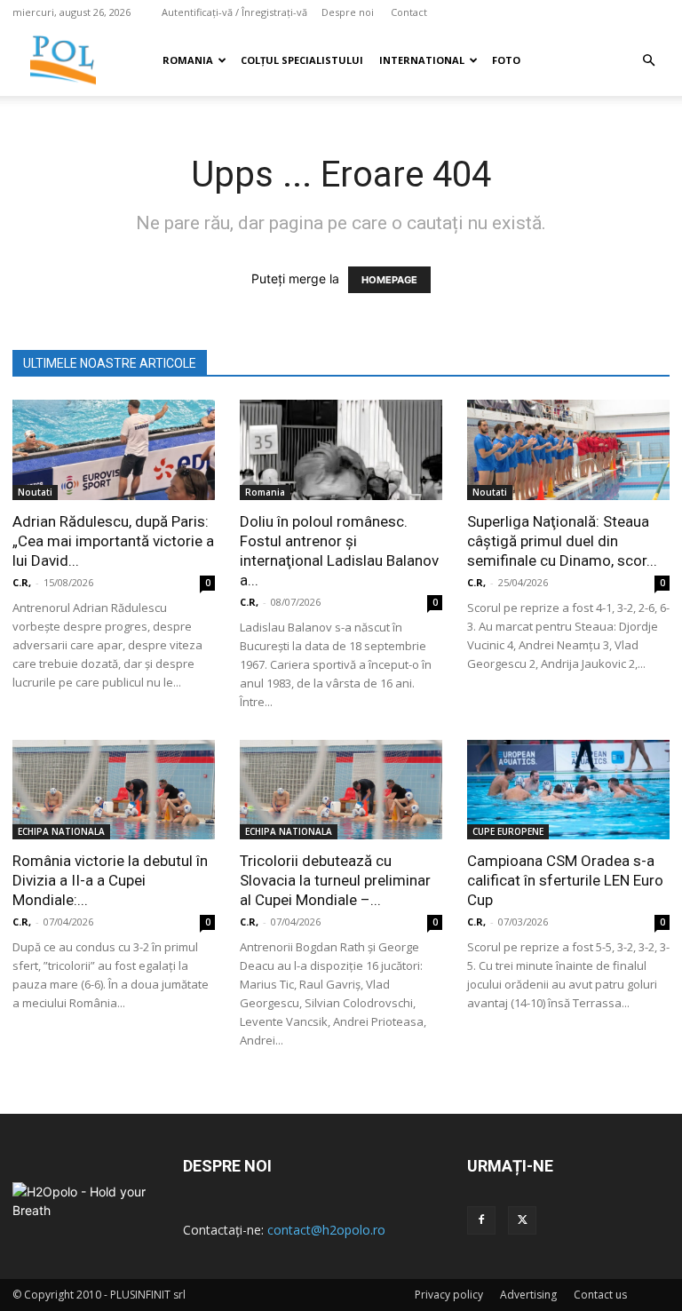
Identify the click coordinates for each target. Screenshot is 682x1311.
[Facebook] (481, 1220)
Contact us (600, 1294)
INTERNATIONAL (421, 60)
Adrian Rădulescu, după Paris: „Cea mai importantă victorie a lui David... (113, 540)
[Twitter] (522, 1220)
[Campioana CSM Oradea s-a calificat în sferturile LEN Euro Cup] (568, 790)
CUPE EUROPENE (507, 831)
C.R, (21, 582)
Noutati (35, 492)
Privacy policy (449, 1294)
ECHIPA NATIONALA (61, 831)
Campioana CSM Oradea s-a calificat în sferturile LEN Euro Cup (565, 880)
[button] (648, 60)
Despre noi (347, 12)
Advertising (528, 1294)
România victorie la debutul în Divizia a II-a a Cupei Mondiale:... (110, 880)
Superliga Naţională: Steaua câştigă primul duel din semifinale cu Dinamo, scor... (562, 540)
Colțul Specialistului (302, 60)
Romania (188, 60)
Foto (506, 60)
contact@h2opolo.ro (326, 1229)
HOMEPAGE (389, 280)
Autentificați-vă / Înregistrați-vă (234, 12)
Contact (409, 12)
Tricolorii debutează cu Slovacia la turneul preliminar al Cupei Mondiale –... (335, 880)
